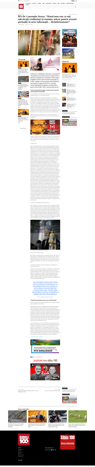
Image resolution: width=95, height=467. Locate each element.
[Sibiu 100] (21, 6)
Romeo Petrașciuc (21, 24)
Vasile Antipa (20, 89)
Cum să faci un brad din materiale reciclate (52, 376)
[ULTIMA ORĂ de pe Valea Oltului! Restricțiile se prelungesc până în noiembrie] (23, 79)
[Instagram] (54, 435)
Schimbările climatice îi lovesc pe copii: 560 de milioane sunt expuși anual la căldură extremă (23, 70)
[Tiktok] (76, 1)
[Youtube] (73, 1)
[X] (71, 26)
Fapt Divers (19, 98)
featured (34, 342)
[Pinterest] (74, 26)
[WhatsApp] (76, 26)
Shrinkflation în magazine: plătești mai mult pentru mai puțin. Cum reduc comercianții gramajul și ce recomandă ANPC (23, 102)
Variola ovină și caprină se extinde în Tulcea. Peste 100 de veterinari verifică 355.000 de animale (77, 411)
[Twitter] (55, 435)
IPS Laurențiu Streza (39, 342)
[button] (75, 6)
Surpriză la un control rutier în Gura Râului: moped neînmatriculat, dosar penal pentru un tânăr (71, 105)
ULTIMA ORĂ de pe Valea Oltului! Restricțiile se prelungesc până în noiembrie (23, 86)
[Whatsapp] (74, 1)
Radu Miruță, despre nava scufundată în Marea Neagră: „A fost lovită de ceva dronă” (23, 119)
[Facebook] (71, 1)
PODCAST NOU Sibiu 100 (45, 346)
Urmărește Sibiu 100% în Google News (36, 322)
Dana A (19, 122)
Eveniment (19, 83)
